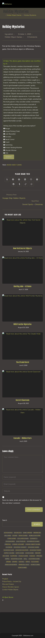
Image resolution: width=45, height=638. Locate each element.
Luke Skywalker (10, 134)
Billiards (8, 535)
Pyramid (39, 556)
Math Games (20, 553)
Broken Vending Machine (13, 148)
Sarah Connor (10, 139)
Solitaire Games (34, 559)
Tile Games (34, 562)
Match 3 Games (9, 553)
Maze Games (29, 553)
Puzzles (32, 556)
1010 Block (17, 533)
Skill (25, 559)
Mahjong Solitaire (22, 550)
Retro (7, 559)
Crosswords (10, 541)
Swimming (8, 145)
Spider (8, 562)
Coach (7, 142)
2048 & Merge (27, 533)
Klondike (9, 547)
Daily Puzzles (20, 541)
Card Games (12, 538)
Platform (13, 556)
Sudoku (21, 562)
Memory (37, 553)
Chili (6, 153)
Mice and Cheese (8, 584)
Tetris (28, 562)
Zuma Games (22, 567)
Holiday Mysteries (30, 15)
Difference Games (33, 541)
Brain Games (23, 535)
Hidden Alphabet (18, 544)
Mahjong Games (33, 547)
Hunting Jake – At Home (22, 286)
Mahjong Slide (9, 550)
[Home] (3, 15)
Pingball (5, 579)
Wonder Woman (10, 150)
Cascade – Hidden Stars (23, 438)
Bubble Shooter (34, 535)
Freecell (8, 544)
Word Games (35, 564)
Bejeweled (37, 533)
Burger (7, 129)
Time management (11, 564)
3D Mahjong (8, 533)
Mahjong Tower (35, 550)
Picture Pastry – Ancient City (11, 581)
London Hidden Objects (10, 590)
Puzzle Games (23, 556)
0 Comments (32, 37)
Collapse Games (22, 538)
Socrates (8, 137)
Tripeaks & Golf (24, 564)
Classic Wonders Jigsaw (10, 587)
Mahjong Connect (20, 547)
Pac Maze (6, 556)
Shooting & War (16, 559)
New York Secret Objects (22, 248)
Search (4, 520)
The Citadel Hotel (22, 362)
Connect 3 (33, 538)
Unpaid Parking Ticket (12, 131)
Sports (14, 562)
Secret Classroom (22, 400)
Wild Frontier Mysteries (23, 324)
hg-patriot (9, 34)
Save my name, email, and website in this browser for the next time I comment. (22, 501)
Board (15, 535)
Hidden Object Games (13, 37)
